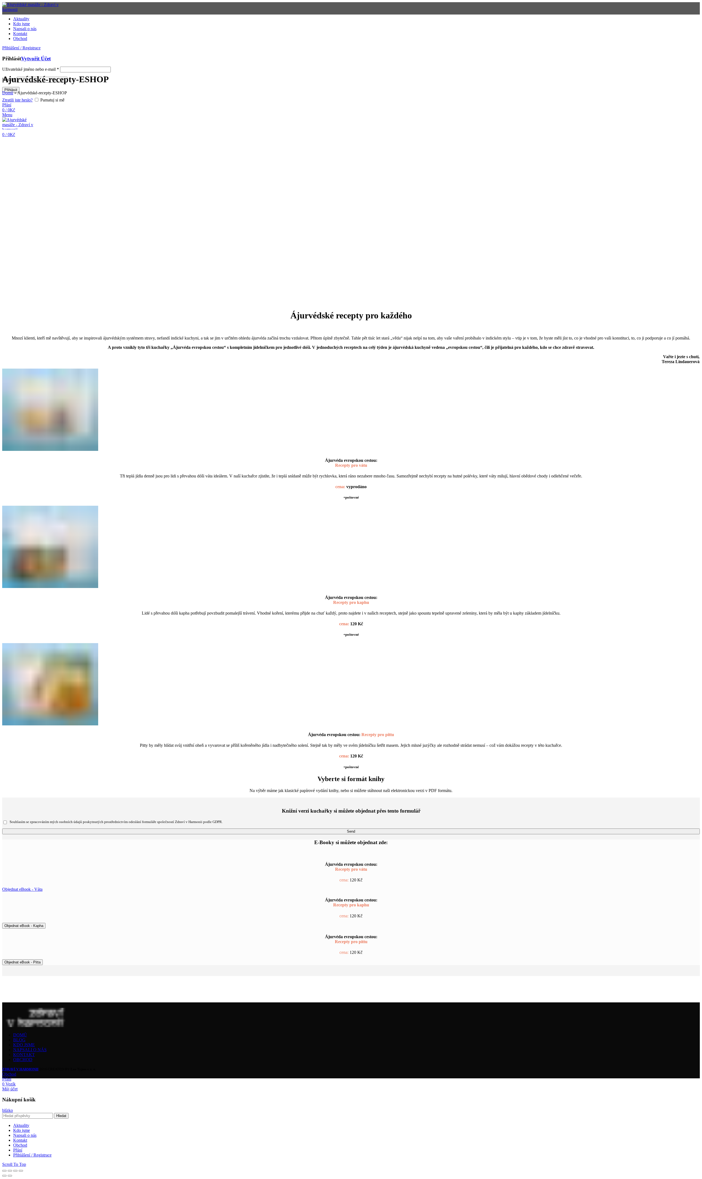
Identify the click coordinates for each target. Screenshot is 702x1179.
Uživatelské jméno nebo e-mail (30, 69)
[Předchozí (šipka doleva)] (4, 1176)
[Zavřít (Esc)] (4, 1171)
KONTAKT (24, 1054)
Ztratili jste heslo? (17, 100)
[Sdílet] (10, 1171)
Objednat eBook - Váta (22, 889)
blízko (7, 1110)
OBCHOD (22, 1059)
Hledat (61, 1116)
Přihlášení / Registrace (32, 1155)
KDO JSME (24, 1044)
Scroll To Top (14, 1164)
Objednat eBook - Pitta (22, 962)
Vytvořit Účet (36, 58)
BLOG (19, 1039)
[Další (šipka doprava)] (10, 1176)
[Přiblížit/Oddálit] (21, 1171)
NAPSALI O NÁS (30, 1049)
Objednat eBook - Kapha (23, 926)
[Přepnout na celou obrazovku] (15, 1171)
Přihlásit (10, 90)
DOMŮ (20, 1035)
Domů (7, 93)
